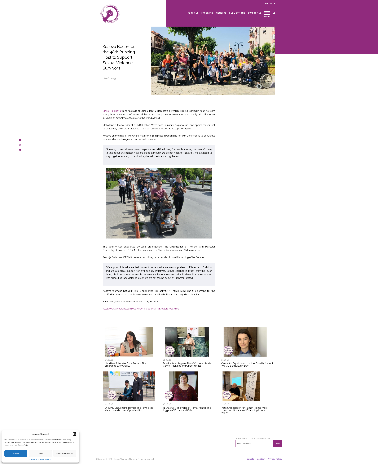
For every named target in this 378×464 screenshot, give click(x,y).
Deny (40, 453)
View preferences (64, 453)
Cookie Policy (33, 459)
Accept (16, 453)
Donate (250, 459)
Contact (261, 459)
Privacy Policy (45, 459)
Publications (237, 13)
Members (221, 13)
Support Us (254, 13)
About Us (193, 13)
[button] (74, 434)
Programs (207, 13)
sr (274, 3)
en (266, 3)
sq (270, 3)
